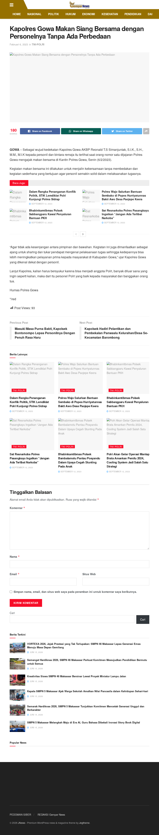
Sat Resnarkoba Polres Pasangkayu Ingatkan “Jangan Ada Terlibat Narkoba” (125, 214)
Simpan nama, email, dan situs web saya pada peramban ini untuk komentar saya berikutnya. (75, 592)
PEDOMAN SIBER (20, 814)
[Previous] (76, 234)
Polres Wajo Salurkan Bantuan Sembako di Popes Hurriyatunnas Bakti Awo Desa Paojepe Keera (124, 195)
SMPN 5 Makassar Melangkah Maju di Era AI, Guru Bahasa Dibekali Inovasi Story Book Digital (83, 722)
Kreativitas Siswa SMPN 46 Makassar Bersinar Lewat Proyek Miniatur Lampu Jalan (76, 676)
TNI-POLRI (38, 44)
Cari (12, 613)
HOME (17, 14)
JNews (21, 822)
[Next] (83, 234)
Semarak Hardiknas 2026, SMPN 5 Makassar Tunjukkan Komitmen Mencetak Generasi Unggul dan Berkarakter (85, 708)
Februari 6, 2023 (19, 44)
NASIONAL (34, 14)
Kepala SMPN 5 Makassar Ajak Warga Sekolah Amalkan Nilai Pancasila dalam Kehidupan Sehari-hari (87, 691)
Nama (15, 556)
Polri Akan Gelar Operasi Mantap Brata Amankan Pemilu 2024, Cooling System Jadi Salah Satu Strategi (128, 460)
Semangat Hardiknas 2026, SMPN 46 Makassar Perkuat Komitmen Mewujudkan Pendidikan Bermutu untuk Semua (87, 661)
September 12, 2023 (41, 203)
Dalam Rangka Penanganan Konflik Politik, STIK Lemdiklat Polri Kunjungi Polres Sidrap (52, 195)
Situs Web (89, 574)
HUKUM (71, 14)
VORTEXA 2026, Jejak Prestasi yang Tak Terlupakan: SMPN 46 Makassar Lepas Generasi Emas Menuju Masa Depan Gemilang (84, 645)
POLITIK (53, 14)
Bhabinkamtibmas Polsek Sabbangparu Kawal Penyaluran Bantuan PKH (50, 214)
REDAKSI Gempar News (51, 814)
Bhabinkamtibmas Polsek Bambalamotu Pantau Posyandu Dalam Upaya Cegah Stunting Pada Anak (79, 460)
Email (15, 574)
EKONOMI (88, 14)
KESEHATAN (110, 14)
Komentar (17, 508)
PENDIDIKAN (132, 14)
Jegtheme (84, 822)
